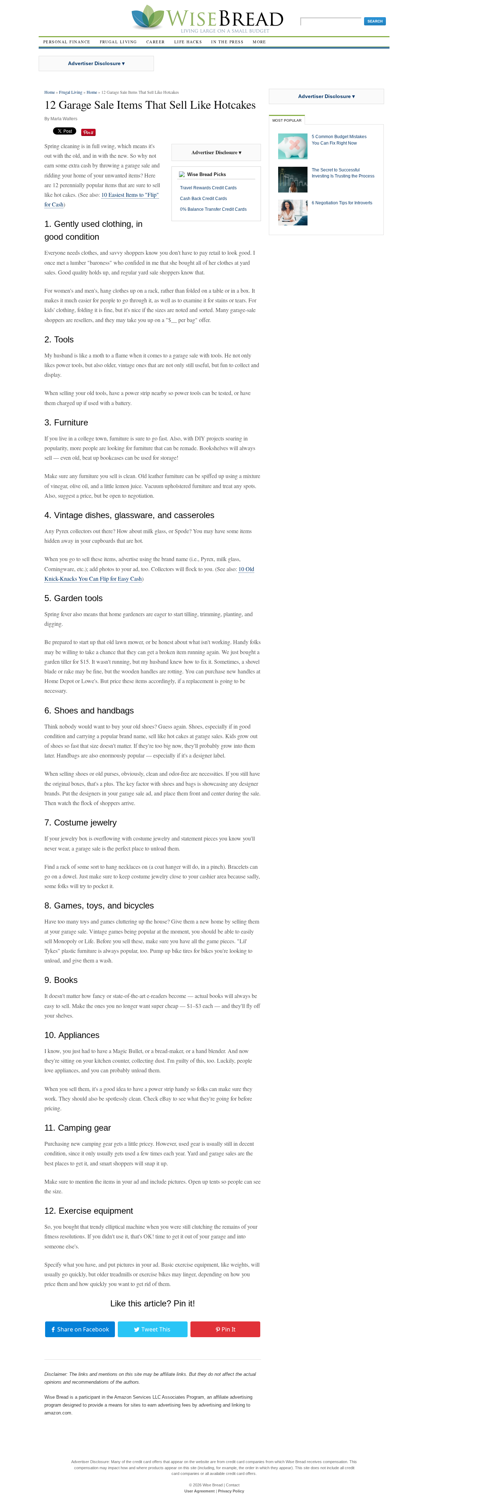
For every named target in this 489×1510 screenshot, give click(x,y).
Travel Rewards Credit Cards (208, 187)
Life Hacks (188, 41)
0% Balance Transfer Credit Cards (213, 209)
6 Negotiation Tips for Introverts (342, 202)
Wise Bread (213, 1485)
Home (49, 92)
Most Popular (286, 120)
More (259, 41)
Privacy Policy (231, 1491)
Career (155, 41)
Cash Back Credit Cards (203, 198)
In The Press (227, 41)
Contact (232, 1485)
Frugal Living (118, 41)
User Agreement (199, 1491)
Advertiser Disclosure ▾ (96, 63)
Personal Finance (67, 41)
